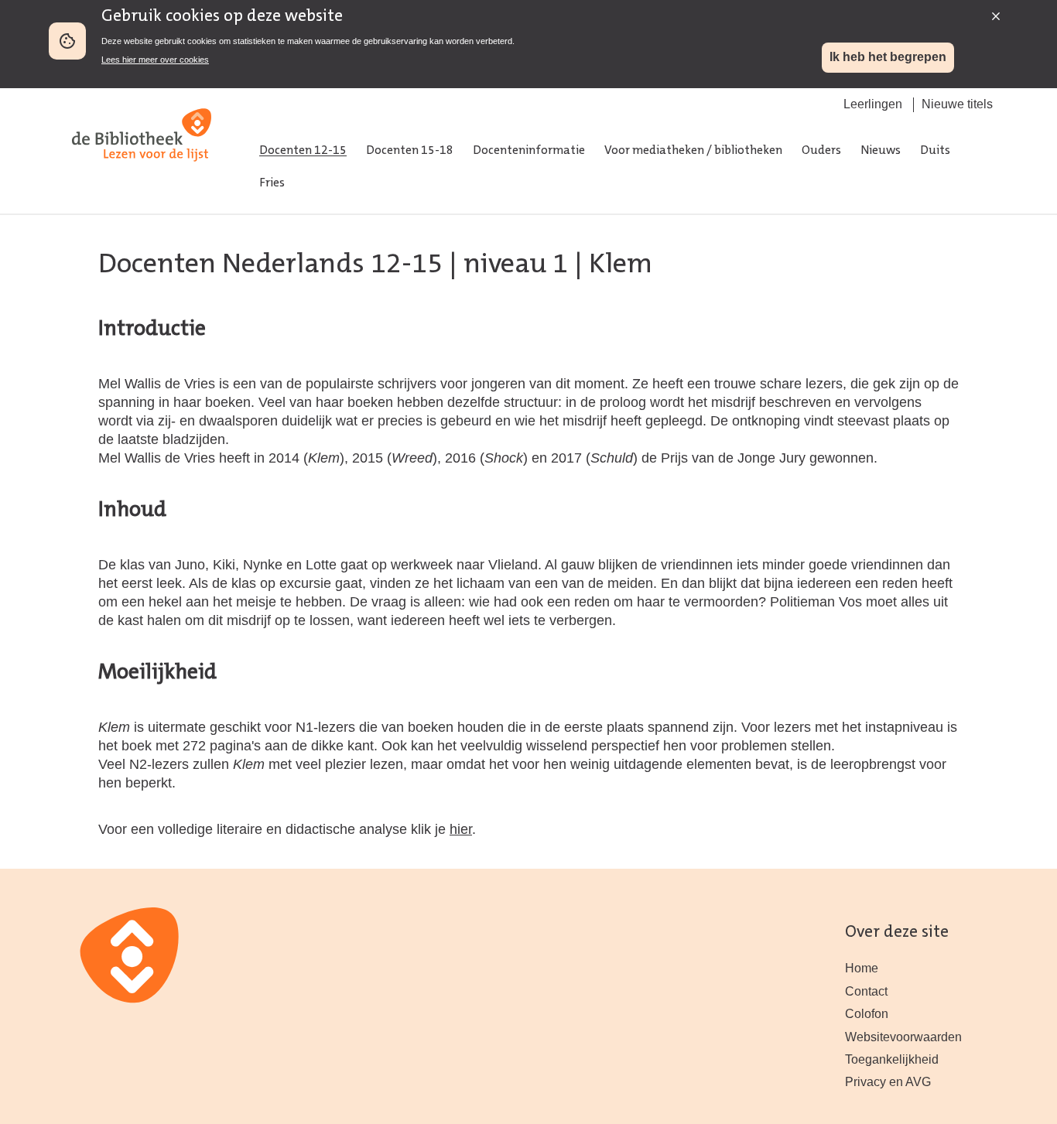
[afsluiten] (992, 12)
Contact (866, 991)
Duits (935, 151)
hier (461, 829)
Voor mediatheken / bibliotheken (693, 151)
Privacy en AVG (888, 1081)
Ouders (821, 151)
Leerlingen (872, 104)
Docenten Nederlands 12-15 (270, 265)
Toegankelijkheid (892, 1059)
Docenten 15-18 (409, 151)
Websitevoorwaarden (903, 1037)
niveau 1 (516, 265)
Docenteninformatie (529, 151)
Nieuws (880, 151)
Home (861, 968)
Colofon (866, 1013)
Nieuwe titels (957, 104)
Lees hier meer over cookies (155, 59)
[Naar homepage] (141, 177)
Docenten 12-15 (303, 151)
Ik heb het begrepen (888, 56)
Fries (272, 183)
